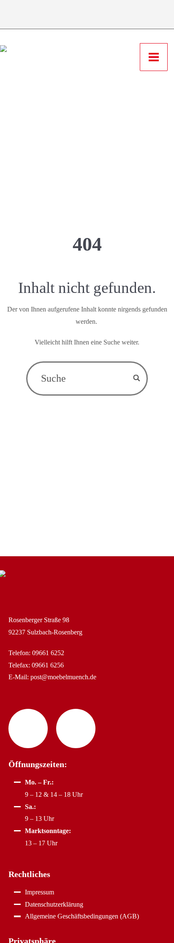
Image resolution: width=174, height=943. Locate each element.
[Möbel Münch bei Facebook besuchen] (28, 728)
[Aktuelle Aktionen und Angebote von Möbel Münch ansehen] (127, 15)
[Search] (137, 378)
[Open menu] (154, 57)
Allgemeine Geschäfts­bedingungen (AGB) (82, 916)
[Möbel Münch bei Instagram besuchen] (75, 728)
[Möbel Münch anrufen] (46, 15)
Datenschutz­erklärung (54, 904)
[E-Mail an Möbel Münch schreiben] (73, 15)
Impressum (39, 892)
